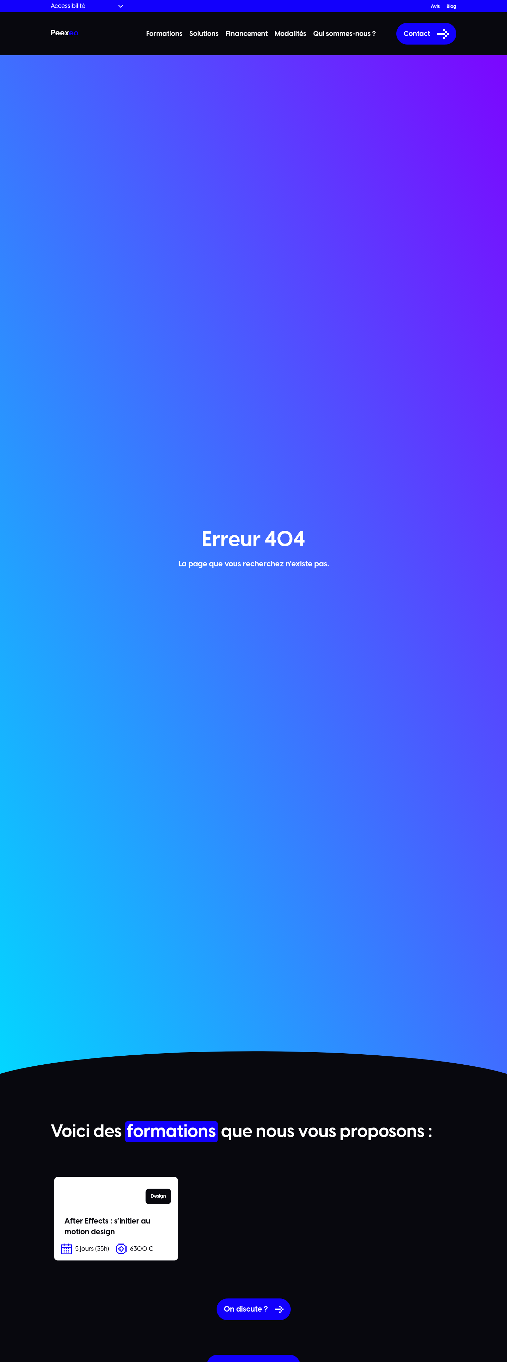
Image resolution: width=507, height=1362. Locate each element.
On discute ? (246, 1309)
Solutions (204, 34)
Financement (247, 34)
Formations (164, 34)
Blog (451, 6)
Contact (417, 34)
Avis (435, 6)
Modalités (290, 34)
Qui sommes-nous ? (344, 34)
